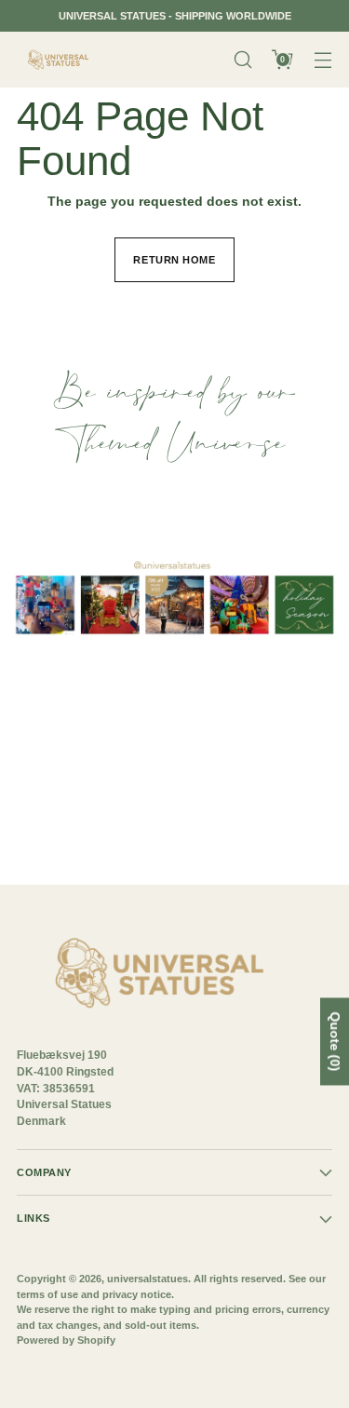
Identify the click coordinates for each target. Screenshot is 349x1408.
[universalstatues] (59, 60)
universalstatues (147, 1278)
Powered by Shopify (66, 1340)
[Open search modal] (242, 60)
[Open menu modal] (322, 60)
